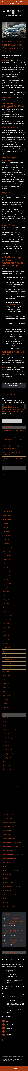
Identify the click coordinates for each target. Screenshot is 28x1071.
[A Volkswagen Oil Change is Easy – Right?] (6, 941)
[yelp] (15, 1052)
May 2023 (6, 527)
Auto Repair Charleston (9, 754)
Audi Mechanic (7, 726)
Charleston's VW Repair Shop (11, 802)
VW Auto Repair (7, 866)
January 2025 (6, 487)
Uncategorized (7, 830)
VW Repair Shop (7, 890)
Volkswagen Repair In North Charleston (13, 854)
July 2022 (5, 563)
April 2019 (6, 643)
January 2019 (6, 655)
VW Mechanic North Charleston (11, 882)
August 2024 (6, 491)
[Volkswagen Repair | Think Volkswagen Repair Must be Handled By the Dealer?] (6, 930)
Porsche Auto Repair (8, 826)
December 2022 (7, 543)
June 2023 (6, 523)
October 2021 (7, 575)
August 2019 (6, 627)
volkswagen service (8, 862)
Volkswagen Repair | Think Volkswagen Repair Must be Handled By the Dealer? (16, 932)
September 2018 (7, 671)
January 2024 (6, 507)
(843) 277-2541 (10, 971)
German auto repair (8, 810)
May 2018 (6, 687)
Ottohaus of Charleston (9, 822)
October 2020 (7, 583)
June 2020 (6, 599)
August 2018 (6, 675)
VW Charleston (7, 874)
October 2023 (7, 515)
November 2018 (7, 663)
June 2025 (6, 479)
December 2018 (7, 659)
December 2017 (7, 707)
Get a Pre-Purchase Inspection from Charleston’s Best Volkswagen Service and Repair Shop (13, 439)
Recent (14, 914)
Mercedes (9, 1028)
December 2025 (7, 471)
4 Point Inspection (8, 718)
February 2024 (7, 503)
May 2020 (6, 603)
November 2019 (7, 615)
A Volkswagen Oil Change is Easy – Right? (16, 941)
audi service (6, 742)
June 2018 (6, 683)
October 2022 (7, 551)
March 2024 (6, 499)
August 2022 (6, 559)
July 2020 (5, 595)
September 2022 (7, 555)
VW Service (6, 902)
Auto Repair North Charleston (11, 758)
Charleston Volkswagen (9, 782)
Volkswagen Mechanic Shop (10, 846)
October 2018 (7, 667)
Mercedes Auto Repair (9, 814)
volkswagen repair (8, 850)
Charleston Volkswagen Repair (11, 786)
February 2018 (7, 699)
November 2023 (7, 511)
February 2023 (7, 535)
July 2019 (5, 631)
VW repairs (6, 898)
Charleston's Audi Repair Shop (11, 798)
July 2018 (5, 679)
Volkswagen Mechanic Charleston (12, 842)
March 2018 (6, 695)
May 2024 (6, 495)
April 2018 (6, 691)
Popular (6, 914)
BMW (4, 762)
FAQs (4, 1040)
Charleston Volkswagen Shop (11, 790)
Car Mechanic (6, 778)
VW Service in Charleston (10, 906)
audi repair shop (7, 738)
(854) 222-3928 (10, 1001)
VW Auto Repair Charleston (10, 870)
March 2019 (6, 647)
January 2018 (6, 703)
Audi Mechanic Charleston (10, 730)
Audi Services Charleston (9, 750)
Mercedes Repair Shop (9, 818)
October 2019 (7, 619)
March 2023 (6, 531)
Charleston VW (7, 794)
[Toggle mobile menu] (25, 18)
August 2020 (6, 591)
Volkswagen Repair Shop (9, 858)
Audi (4, 722)
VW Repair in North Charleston (11, 886)
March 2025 (6, 483)
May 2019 (6, 639)
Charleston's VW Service (9, 806)
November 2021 (7, 571)
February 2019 (7, 651)
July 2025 (5, 475)
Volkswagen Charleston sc (10, 838)
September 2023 (7, 519)
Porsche (8, 1035)
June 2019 (6, 635)
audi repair (6, 734)
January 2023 (6, 539)
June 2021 (6, 579)
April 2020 (6, 607)
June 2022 (6, 567)
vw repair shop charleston (10, 894)
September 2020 (7, 587)
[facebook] (4, 1052)
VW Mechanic (6, 878)
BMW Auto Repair (8, 766)
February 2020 (7, 611)
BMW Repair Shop (8, 770)
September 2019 (7, 623)
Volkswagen (6, 834)
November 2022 (7, 547)
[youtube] (9, 1052)
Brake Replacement (8, 774)
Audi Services (6, 746)
